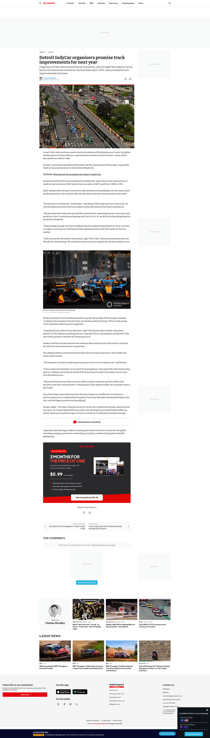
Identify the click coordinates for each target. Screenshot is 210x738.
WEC (92, 3)
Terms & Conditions (93, 720)
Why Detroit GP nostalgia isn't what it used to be (77, 174)
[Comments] (131, 79)
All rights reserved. (115, 723)
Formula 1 (70, 3)
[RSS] (76, 704)
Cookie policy (106, 720)
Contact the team (169, 703)
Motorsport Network (100, 723)
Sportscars (113, 3)
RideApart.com (114, 704)
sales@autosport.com (170, 706)
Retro (141, 3)
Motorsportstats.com (117, 701)
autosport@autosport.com (172, 696)
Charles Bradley (50, 78)
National (101, 3)
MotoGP (82, 3)
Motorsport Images (64, 312)
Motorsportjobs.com (116, 694)
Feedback (166, 689)
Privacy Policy (117, 720)
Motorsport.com (115, 697)
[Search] (170, 3)
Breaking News (128, 3)
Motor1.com (113, 690)
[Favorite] (125, 79)
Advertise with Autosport (171, 699)
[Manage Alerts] (90, 512)
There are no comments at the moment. (87, 545)
